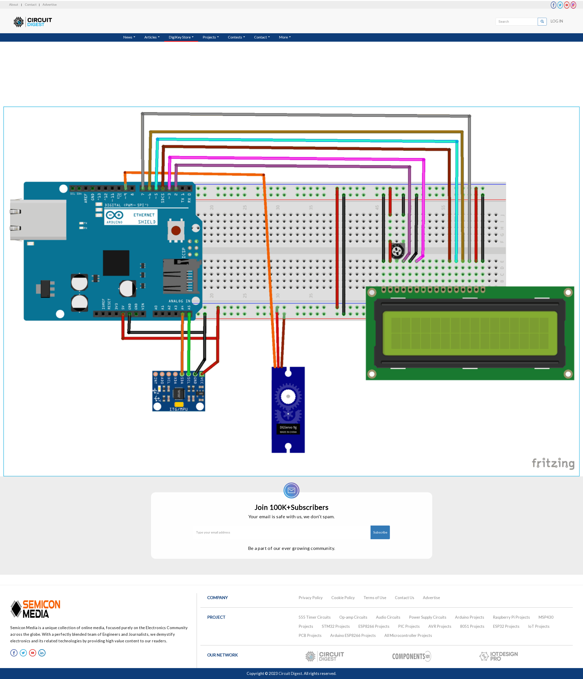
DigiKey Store (180, 37)
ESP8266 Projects (373, 626)
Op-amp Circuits (353, 617)
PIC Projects (409, 626)
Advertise (50, 4)
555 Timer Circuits (315, 617)
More (284, 37)
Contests (235, 37)
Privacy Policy (311, 597)
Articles (150, 37)
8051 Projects (472, 626)
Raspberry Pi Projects (511, 617)
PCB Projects (310, 635)
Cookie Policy (343, 597)
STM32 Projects (336, 626)
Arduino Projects (469, 617)
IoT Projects (539, 626)
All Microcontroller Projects (408, 635)
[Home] (37, 22)
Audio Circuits (388, 617)
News (128, 37)
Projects (210, 37)
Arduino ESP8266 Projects (353, 635)
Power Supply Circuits (427, 617)
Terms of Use (374, 597)
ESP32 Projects (506, 626)
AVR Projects (439, 626)
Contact (31, 4)
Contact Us (404, 597)
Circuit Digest (290, 673)
